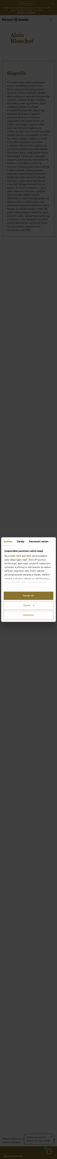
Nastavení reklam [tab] (39, 541)
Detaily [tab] (21, 541)
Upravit (26, 605)
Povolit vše (28, 596)
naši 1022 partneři (20, 555)
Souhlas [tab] (8, 541)
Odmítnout (28, 615)
